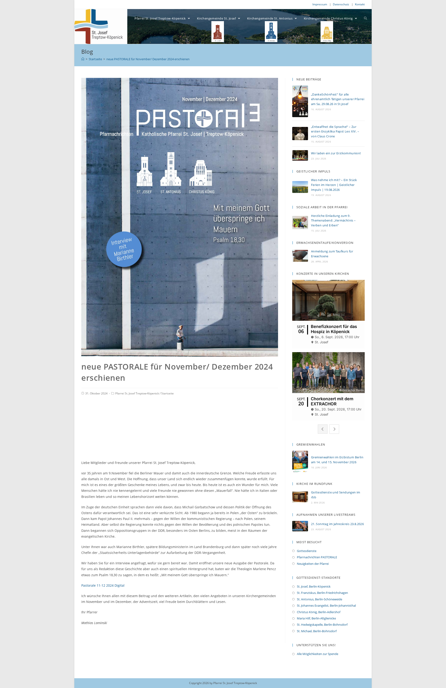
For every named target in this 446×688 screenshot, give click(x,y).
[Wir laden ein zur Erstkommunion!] (300, 155)
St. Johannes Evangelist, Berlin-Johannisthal (326, 605)
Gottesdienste (306, 551)
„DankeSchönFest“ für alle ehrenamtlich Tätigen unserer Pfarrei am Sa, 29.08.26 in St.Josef (337, 99)
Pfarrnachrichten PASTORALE (317, 557)
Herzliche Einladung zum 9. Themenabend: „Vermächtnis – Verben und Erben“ (333, 221)
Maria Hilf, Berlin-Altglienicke (316, 618)
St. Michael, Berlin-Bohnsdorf (317, 631)
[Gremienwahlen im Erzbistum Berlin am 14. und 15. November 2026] (300, 462)
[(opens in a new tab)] (300, 497)
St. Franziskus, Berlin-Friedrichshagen (322, 593)
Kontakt (360, 4)
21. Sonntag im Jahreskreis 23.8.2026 (337, 524)
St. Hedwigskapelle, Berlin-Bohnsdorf (322, 624)
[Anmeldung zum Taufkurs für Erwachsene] (300, 256)
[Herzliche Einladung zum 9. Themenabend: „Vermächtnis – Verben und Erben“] (300, 222)
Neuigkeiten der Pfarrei (313, 564)
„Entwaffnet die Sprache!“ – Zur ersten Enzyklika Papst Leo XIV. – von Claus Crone (335, 132)
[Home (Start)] (82, 59)
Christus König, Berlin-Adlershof (318, 612)
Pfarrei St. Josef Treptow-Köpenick (137, 393)
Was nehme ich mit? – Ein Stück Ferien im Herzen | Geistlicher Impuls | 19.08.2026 (334, 185)
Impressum (319, 4)
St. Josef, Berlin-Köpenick (314, 586)
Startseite (167, 393)
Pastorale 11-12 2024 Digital (103, 585)
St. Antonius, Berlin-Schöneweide (319, 599)
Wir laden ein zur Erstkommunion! (336, 153)
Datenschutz (341, 4)
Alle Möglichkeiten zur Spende (317, 654)
